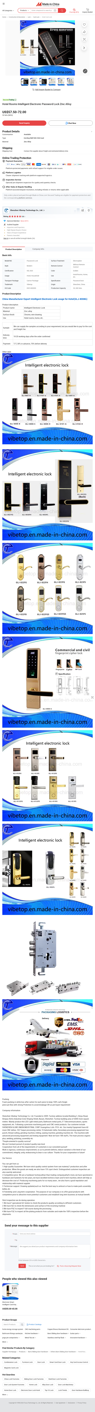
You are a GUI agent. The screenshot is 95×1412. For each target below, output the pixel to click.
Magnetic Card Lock (11, 1368)
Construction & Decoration (17, 17)
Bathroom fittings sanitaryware (13, 1333)
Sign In (5, 238)
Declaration (71, 1403)
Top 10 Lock (49, 1390)
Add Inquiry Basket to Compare (47, 89)
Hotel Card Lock (47, 17)
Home (4, 17)
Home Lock (33, 1384)
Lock (29, 17)
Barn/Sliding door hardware (57, 1333)
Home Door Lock (10, 1390)
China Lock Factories (11, 1379)
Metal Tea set (29, 1337)
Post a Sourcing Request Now (69, 1266)
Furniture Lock (27, 1362)
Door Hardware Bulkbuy (80, 1390)
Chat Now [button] (72, 123)
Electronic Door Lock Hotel (30, 1390)
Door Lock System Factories (14, 1384)
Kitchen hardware (31, 1333)
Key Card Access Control (79, 1362)
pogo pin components (10, 1337)
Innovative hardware (77, 1337)
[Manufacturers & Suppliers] (47, 4)
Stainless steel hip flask (56, 1337)
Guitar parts (74, 1333)
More (4, 1394)
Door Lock (41, 1362)
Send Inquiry (24, 123)
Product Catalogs (34, 1324)
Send (22, 1266)
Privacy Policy (82, 1403)
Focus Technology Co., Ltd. (32, 1403)
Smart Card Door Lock (57, 1362)
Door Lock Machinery (65, 1384)
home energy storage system (12, 1329)
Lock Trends (62, 1390)
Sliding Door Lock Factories (34, 1379)
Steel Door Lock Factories (57, 1379)
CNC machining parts (32, 1329)
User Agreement (60, 1403)
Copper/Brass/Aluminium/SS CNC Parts (62, 1329)
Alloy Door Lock (47, 1384)
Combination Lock (10, 1362)
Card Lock (36, 17)
